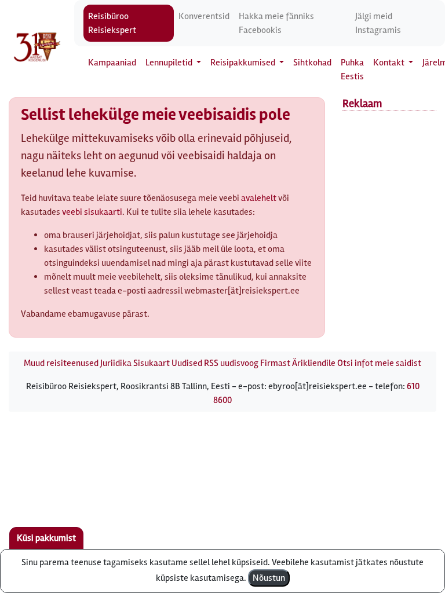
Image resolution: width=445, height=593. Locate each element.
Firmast (275, 363)
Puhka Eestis (352, 69)
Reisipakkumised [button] (243, 62)
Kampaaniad (112, 62)
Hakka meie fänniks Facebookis (276, 23)
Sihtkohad (312, 62)
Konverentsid (203, 16)
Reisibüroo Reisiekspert (112, 23)
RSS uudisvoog (231, 363)
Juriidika (116, 363)
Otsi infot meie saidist (379, 363)
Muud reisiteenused (61, 363)
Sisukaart (151, 363)
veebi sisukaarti (92, 212)
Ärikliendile (313, 363)
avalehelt (258, 198)
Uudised (187, 363)
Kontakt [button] (389, 62)
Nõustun (269, 578)
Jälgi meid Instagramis (378, 23)
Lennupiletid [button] (169, 62)
